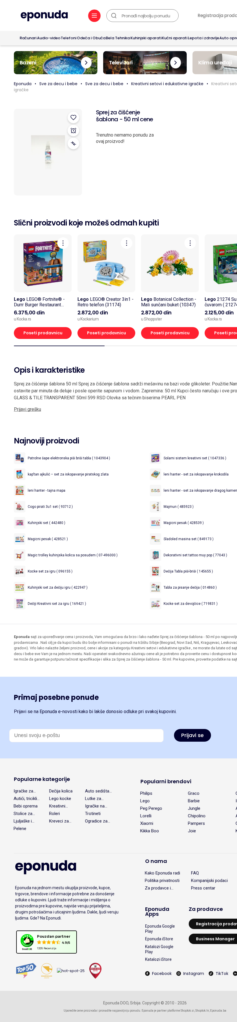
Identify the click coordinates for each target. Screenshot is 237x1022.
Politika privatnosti (162, 880)
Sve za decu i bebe (58, 84)
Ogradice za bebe (96, 821)
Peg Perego (151, 808)
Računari (28, 38)
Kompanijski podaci (209, 880)
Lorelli (145, 815)
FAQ (195, 873)
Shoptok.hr (202, 1010)
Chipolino (196, 815)
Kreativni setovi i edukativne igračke (167, 84)
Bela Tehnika (118, 38)
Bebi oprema (26, 806)
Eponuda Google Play (160, 929)
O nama (156, 861)
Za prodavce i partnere (158, 888)
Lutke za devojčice (94, 798)
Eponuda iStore (159, 939)
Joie (192, 830)
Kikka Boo (149, 830)
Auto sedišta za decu (97, 791)
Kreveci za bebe (59, 821)
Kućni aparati (174, 38)
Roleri (54, 813)
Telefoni (68, 38)
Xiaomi (146, 823)
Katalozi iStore (158, 959)
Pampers (196, 823)
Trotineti (93, 813)
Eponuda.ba (218, 1010)
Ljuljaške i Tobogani (23, 821)
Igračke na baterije (95, 806)
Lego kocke (60, 798)
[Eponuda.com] (44, 16)
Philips (146, 793)
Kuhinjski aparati (146, 38)
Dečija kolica (61, 791)
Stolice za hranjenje (23, 813)
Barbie (194, 800)
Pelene (20, 828)
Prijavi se (192, 735)
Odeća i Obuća (91, 38)
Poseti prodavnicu (42, 333)
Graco (193, 793)
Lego (145, 800)
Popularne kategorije (42, 779)
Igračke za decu (23, 791)
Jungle (194, 808)
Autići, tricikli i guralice (26, 798)
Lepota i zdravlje (203, 38)
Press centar (203, 888)
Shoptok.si (187, 1010)
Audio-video (48, 38)
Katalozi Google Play (159, 949)
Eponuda (23, 84)
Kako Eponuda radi (162, 873)
